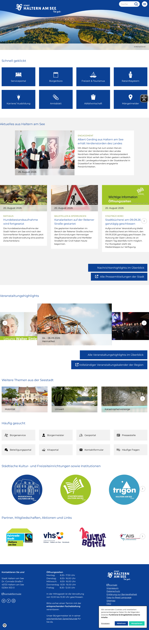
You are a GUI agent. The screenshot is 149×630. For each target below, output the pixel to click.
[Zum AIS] (129, 537)
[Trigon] (123, 490)
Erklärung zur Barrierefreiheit (122, 594)
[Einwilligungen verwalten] (5, 625)
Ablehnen (121, 623)
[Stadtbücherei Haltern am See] (74, 490)
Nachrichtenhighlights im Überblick (120, 267)
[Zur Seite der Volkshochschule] (56, 537)
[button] (144, 221)
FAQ (109, 603)
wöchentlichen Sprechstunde (61, 618)
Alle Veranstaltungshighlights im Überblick (115, 354)
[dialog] (123, 617)
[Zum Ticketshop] (93, 537)
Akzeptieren (136, 623)
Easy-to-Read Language (119, 597)
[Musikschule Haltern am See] (26, 490)
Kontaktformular (12, 594)
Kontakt (113, 585)
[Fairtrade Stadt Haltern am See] (19, 537)
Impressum (112, 588)
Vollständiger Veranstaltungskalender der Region (113, 366)
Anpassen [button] (105, 623)
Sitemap (111, 600)
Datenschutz (113, 591)
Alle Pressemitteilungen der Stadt (122, 278)
